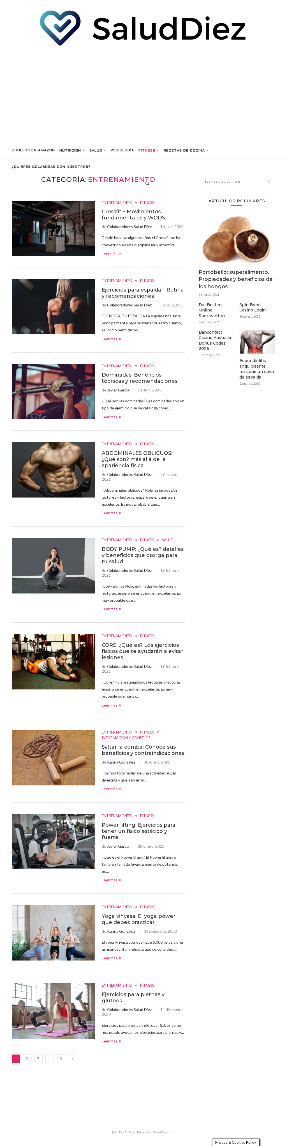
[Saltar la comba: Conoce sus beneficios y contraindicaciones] (53, 758)
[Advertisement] (143, 94)
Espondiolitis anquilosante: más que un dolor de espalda (256, 369)
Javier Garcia (118, 390)
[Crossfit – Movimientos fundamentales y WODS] (53, 228)
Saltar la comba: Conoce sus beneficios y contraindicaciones (143, 750)
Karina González (121, 762)
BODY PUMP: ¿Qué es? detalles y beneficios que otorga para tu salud (143, 555)
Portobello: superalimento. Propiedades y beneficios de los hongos (236, 279)
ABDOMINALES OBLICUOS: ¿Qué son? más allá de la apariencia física (137, 459)
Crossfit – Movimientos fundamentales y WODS (133, 214)
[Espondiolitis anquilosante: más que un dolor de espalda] (257, 342)
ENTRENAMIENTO (117, 203)
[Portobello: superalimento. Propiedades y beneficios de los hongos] (237, 239)
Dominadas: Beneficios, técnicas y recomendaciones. (140, 378)
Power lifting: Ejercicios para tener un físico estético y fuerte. (138, 831)
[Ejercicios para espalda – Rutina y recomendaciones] (53, 306)
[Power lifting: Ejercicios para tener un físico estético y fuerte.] (53, 841)
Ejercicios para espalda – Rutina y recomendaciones (143, 293)
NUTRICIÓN (70, 150)
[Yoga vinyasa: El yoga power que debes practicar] (53, 933)
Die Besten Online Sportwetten (212, 310)
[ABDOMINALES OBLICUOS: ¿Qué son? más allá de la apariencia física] (53, 470)
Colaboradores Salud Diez (129, 226)
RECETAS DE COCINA (184, 150)
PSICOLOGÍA (122, 150)
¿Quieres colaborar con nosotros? (51, 167)
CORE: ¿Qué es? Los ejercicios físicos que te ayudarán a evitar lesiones (142, 651)
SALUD (95, 150)
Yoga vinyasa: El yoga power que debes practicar (138, 919)
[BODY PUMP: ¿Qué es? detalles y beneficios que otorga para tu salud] (53, 565)
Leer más (109, 253)
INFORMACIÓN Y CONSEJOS (126, 738)
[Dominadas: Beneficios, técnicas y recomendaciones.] (53, 392)
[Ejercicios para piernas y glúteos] (53, 1011)
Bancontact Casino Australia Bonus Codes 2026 (215, 340)
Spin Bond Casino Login (252, 307)
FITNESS (146, 150)
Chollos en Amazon (33, 150)
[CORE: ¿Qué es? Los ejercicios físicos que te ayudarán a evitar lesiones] (53, 661)
